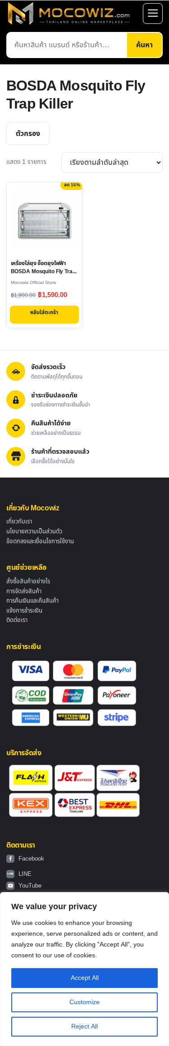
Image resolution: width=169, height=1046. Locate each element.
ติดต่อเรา (16, 620)
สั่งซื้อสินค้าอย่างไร (28, 581)
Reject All (84, 1026)
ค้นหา (144, 45)
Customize (84, 1002)
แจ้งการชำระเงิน (24, 610)
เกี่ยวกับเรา (19, 521)
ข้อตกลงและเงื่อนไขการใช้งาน (40, 541)
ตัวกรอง (28, 133)
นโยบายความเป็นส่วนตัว (34, 531)
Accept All (85, 978)
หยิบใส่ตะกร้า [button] (44, 312)
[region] (84, 969)
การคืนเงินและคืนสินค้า (32, 600)
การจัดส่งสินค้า (23, 591)
